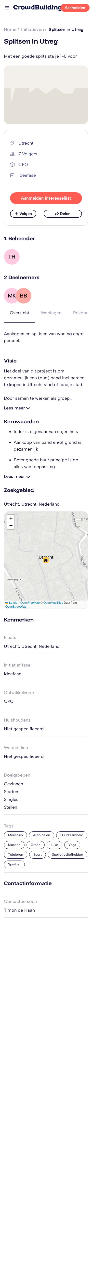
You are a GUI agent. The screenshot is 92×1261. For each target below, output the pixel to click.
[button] (46, 560)
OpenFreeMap (30, 602)
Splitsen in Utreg (66, 29)
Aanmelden (75, 7)
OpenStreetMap (15, 606)
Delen (65, 213)
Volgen (25, 213)
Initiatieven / (34, 29)
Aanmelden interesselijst (46, 198)
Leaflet (13, 602)
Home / (11, 29)
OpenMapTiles (53, 602)
